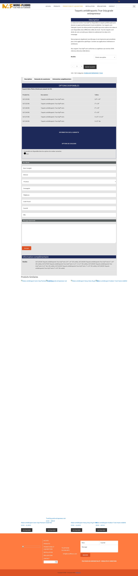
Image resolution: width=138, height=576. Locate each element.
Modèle (73, 57)
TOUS (101, 73)
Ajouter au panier (90, 67)
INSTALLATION (48, 552)
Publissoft (78, 572)
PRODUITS (47, 544)
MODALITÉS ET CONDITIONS (109, 561)
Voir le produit (27, 530)
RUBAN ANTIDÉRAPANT (91, 73)
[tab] (28, 79)
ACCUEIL (46, 540)
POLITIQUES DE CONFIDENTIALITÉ (91, 561)
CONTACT (47, 558)
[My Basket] (115, 1)
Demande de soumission (42, 79)
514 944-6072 (65, 550)
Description (28, 79)
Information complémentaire (62, 79)
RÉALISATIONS (48, 555)
